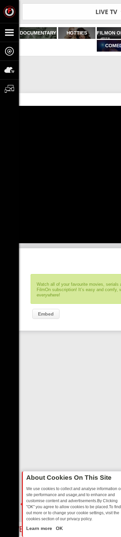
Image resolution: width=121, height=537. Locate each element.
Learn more (39, 528)
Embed (46, 314)
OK (58, 528)
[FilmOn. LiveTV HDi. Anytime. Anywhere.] (9, 11)
